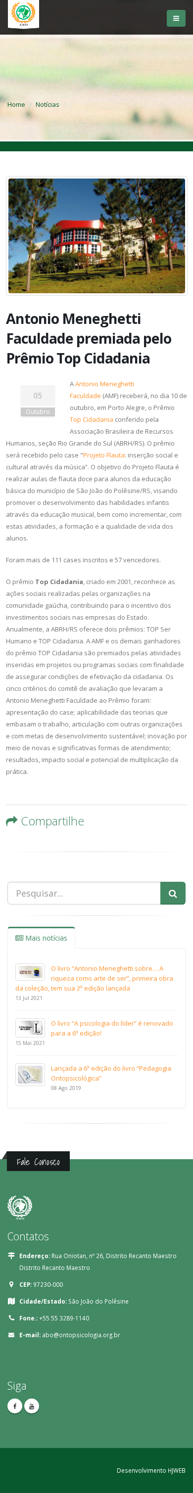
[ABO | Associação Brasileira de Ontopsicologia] (23, 18)
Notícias (47, 104)
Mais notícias (45, 938)
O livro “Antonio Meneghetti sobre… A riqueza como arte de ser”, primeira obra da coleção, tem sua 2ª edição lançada (94, 978)
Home (16, 104)
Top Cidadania (91, 419)
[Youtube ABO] (31, 1406)
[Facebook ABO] (14, 1406)
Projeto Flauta (104, 455)
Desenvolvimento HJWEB (151, 1470)
